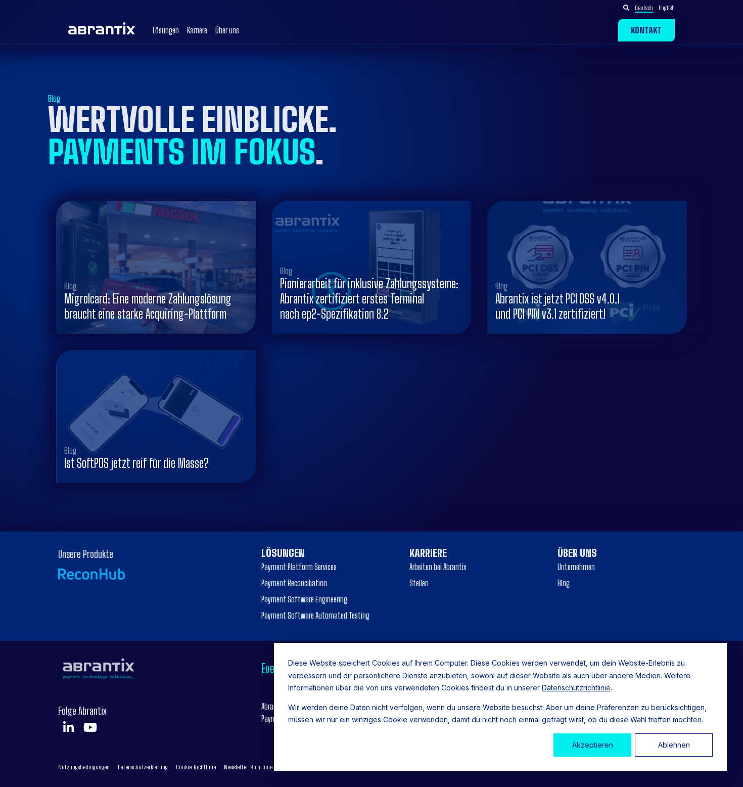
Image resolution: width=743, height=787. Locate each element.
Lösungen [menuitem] (283, 553)
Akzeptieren (592, 744)
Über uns (227, 30)
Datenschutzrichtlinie (576, 687)
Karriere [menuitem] (428, 553)
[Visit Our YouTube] (90, 727)
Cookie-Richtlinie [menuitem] (196, 767)
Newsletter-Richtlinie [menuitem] (248, 767)
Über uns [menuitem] (577, 553)
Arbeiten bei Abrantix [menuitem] (437, 567)
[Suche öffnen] (626, 8)
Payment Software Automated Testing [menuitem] (315, 615)
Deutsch (644, 8)
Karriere (197, 30)
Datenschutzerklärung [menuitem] (143, 767)
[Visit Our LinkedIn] (68, 727)
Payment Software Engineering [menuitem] (304, 599)
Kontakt (646, 30)
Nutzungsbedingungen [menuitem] (84, 767)
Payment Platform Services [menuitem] (299, 567)
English (667, 8)
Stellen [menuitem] (419, 583)
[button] (655, 8)
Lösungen (166, 30)
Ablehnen (674, 744)
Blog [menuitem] (564, 583)
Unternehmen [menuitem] (576, 567)
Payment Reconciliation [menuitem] (294, 583)
